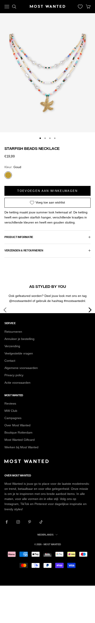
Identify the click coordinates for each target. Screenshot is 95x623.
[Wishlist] (80, 6)
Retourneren (13, 331)
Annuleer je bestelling (19, 339)
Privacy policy (13, 375)
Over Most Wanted (17, 425)
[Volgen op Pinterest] (29, 522)
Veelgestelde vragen (18, 353)
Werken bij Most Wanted (21, 447)
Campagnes (12, 418)
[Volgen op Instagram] (18, 522)
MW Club (10, 410)
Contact (9, 360)
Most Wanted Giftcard (19, 439)
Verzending (12, 346)
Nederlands (45, 534)
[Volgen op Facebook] (6, 522)
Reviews (10, 403)
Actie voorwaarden (17, 382)
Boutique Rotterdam (18, 432)
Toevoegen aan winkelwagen (47, 191)
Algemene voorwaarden (21, 368)
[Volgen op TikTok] (41, 522)
